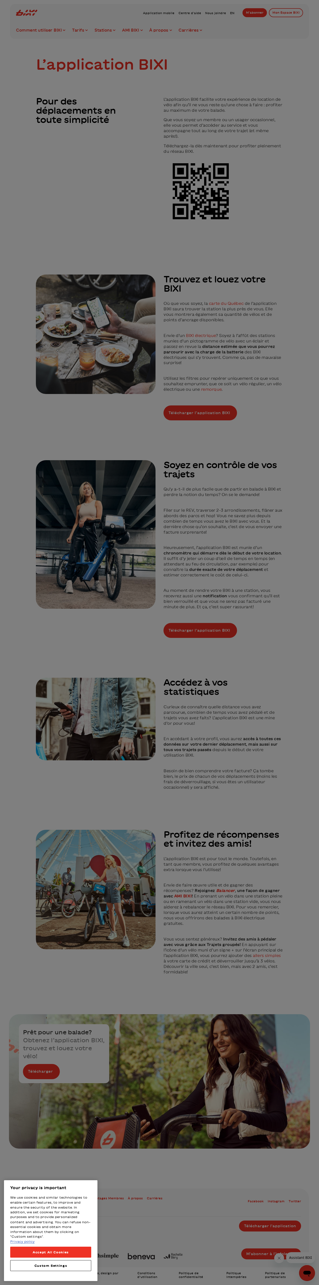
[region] (50, 1230)
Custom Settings (50, 1265)
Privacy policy (22, 1241)
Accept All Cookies (51, 1252)
